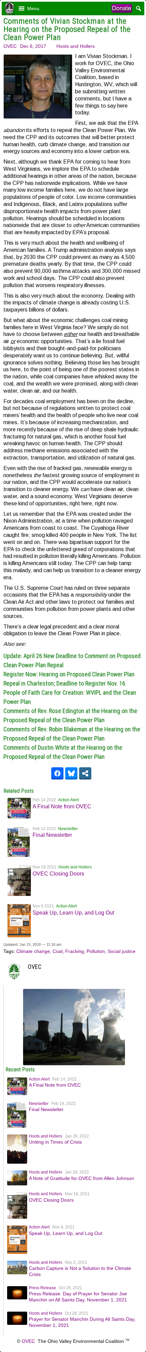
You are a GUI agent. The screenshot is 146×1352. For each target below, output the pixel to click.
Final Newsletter (52, 835)
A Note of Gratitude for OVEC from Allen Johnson (81, 1178)
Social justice (121, 951)
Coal (57, 951)
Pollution (96, 951)
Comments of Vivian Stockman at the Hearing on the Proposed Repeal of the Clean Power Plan (66, 29)
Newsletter (68, 828)
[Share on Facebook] (57, 773)
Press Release (42, 1287)
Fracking (74, 951)
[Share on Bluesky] (71, 773)
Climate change (33, 951)
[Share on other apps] (85, 773)
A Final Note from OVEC (62, 806)
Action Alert (68, 799)
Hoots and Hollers (75, 46)
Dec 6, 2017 (33, 46)
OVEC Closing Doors (58, 874)
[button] (33, 8)
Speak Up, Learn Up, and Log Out (73, 913)
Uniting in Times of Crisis (55, 1142)
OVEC (10, 46)
